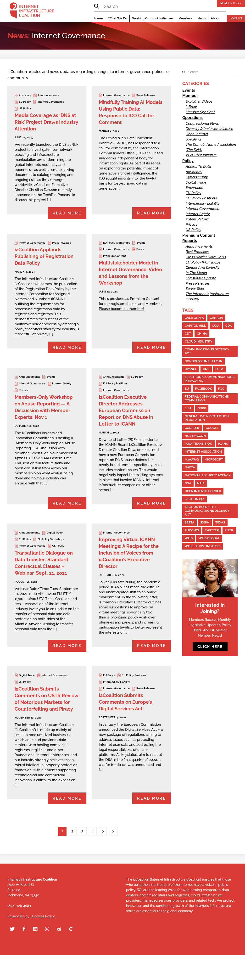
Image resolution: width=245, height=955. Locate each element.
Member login (230, 3)
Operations (192, 117)
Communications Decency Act (207, 351)
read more (67, 213)
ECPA (219, 369)
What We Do (117, 18)
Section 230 (194, 499)
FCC (221, 388)
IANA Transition (198, 443)
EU (187, 388)
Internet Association (203, 451)
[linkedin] (35, 928)
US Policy (25, 108)
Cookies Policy (43, 916)
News (201, 18)
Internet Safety (61, 383)
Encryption (194, 187)
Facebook (203, 388)
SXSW (204, 522)
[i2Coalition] (32, 11)
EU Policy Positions (115, 383)
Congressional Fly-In (202, 123)
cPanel (191, 369)
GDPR (202, 408)
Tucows (192, 530)
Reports (189, 240)
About (215, 18)
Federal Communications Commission (207, 398)
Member (190, 95)
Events (141, 242)
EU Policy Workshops (116, 242)
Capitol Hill (195, 325)
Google (212, 428)
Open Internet (197, 134)
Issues (98, 18)
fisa (188, 408)
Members (185, 18)
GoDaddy (192, 428)
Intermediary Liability (116, 682)
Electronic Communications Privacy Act (209, 378)
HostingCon (195, 436)
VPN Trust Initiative (201, 155)
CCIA (215, 325)
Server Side (195, 288)
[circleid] (71, 928)
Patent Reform (197, 219)
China (202, 333)
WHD (189, 538)
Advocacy (25, 95)
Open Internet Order (203, 491)
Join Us (236, 18)
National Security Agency (208, 475)
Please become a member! (121, 309)
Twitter (212, 530)
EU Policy (25, 101)
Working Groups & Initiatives (152, 18)
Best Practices (197, 252)
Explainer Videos (199, 101)
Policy (140, 249)
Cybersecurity (197, 177)
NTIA (201, 483)
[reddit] (59, 928)
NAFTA (190, 467)
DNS (206, 369)
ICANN (223, 443)
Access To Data (198, 166)
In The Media (196, 273)
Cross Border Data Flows (206, 257)
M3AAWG (192, 459)
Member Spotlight (200, 112)
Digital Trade (55, 532)
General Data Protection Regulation (207, 418)
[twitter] (12, 928)
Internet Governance (51, 101)
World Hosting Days (202, 546)
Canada (216, 318)
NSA (188, 483)
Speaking (193, 139)
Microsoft (214, 459)
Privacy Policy (18, 916)
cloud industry (198, 341)
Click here (210, 647)
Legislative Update (201, 278)
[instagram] (47, 928)
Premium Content (114, 256)
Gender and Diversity (203, 267)
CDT (188, 333)
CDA (228, 325)
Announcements (48, 95)
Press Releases (145, 95)
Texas (220, 522)
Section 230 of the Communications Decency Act (207, 510)
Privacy (23, 390)
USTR (229, 530)
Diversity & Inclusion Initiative (209, 129)
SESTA (189, 522)
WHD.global (209, 538)
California (194, 318)
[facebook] (24, 928)
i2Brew (191, 107)
